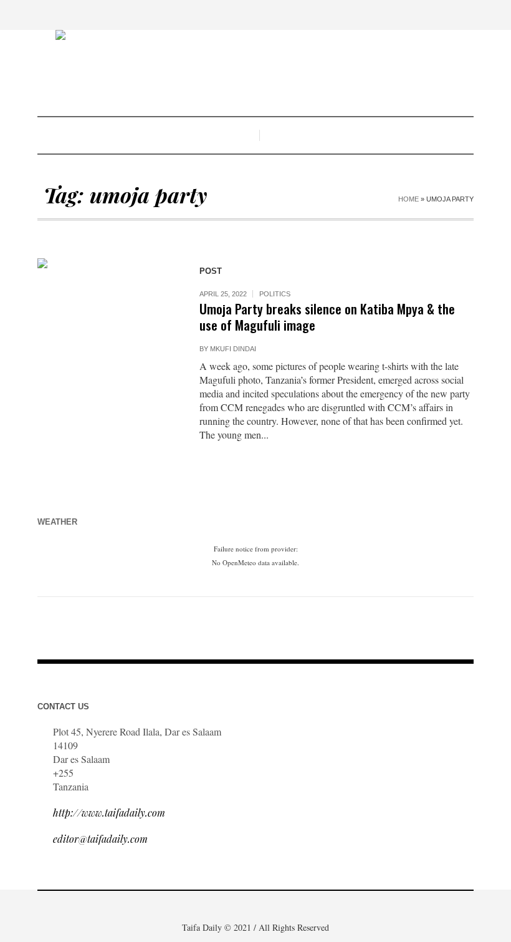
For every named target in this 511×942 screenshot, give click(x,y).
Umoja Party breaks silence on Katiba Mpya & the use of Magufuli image (327, 316)
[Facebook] (226, 907)
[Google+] (244, 907)
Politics (274, 294)
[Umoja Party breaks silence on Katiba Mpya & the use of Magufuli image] (105, 327)
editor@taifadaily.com (100, 838)
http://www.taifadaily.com (109, 812)
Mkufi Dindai (233, 348)
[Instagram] (263, 907)
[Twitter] (282, 907)
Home (408, 199)
